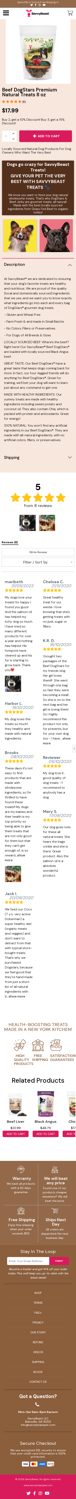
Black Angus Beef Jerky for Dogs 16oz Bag (45, 1122)
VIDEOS (38, 1352)
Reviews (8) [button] (10, 542)
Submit (59, 1261)
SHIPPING (38, 1362)
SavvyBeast (31, 1479)
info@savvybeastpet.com (38, 1425)
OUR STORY (38, 1332)
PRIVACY (38, 1322)
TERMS (38, 1303)
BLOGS (38, 1372)
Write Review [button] (38, 552)
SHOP (38, 1293)
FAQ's (38, 1312)
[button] (14, 102)
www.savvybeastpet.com (38, 1485)
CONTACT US (38, 1382)
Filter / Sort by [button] (35, 562)
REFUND (38, 1342)
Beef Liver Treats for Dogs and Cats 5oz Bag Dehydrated (16, 1122)
